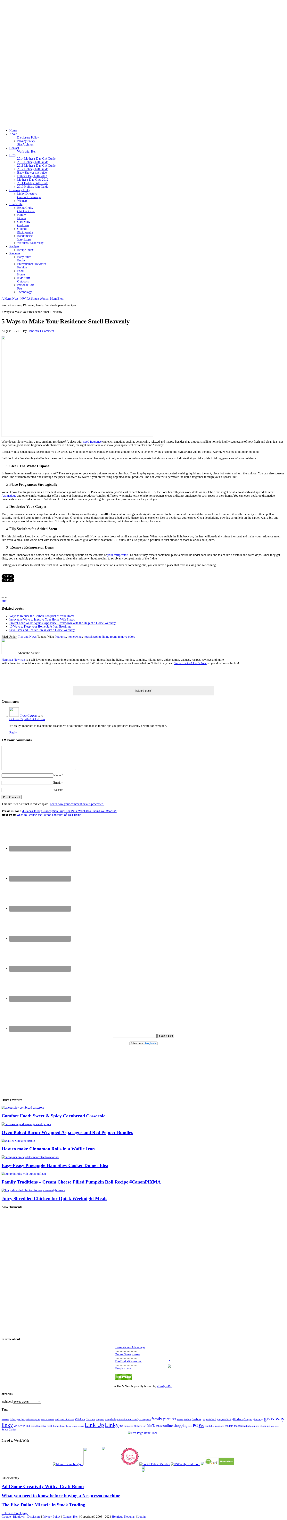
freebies (196, 1419)
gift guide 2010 (209, 1419)
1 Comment (47, 331)
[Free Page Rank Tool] (142, 1433)
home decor (59, 1426)
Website (58, 789)
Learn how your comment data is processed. (77, 804)
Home (13, 130)
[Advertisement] (143, 60)
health (49, 1426)
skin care (275, 1426)
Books (21, 260)
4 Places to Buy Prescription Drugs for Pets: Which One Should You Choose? (69, 811)
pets (190, 1426)
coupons (100, 1419)
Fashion (22, 267)
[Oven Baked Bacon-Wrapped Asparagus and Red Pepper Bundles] (26, 1124)
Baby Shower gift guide (32, 172)
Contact (14, 148)
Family (21, 214)
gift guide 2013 (224, 1419)
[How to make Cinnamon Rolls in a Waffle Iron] (18, 1140)
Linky (112, 1425)
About (13, 134)
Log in (141, 1516)
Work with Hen (26, 151)
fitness (180, 1419)
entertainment (124, 1419)
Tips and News (27, 636)
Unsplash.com (123, 1368)
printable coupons (214, 1425)
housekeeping (92, 636)
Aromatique (9, 495)
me (121, 1425)
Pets (19, 288)
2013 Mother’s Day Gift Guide (36, 165)
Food (20, 271)
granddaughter (38, 1426)
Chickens (80, 1419)
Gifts (12, 155)
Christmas (90, 1419)
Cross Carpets (28, 715)
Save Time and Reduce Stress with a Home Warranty (42, 630)
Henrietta (33, 331)
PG (195, 1425)
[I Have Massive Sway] (202, 1464)
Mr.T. (151, 1426)
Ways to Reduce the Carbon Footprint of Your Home (41, 616)
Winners (22, 200)
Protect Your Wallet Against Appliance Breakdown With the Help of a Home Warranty (62, 623)
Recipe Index (25, 249)
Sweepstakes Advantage (130, 1347)
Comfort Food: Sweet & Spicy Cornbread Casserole (53, 1115)
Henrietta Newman (13, 659)
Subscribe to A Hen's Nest (190, 663)
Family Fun (145, 1419)
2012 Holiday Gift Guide (32, 169)
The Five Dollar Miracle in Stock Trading (43, 1504)
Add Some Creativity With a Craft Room (43, 1486)
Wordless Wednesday (30, 242)
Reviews (14, 253)
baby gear (15, 1419)
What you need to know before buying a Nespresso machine (61, 1495)
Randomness (25, 235)
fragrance (60, 636)
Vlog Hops (24, 239)
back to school (47, 1419)
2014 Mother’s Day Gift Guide (36, 158)
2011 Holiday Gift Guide (32, 183)
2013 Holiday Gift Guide (32, 162)
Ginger (247, 1419)
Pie (201, 1425)
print (4, 600)
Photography (25, 232)
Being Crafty (25, 207)
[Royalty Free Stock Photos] (123, 1378)
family (136, 1419)
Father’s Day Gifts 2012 (32, 176)
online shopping (175, 1425)
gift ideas (237, 1419)
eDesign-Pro (164, 1386)
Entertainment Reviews (31, 263)
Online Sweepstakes (127, 1354)
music (159, 1425)
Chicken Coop (26, 211)
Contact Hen (70, 1516)
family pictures (164, 1419)
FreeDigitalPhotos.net (128, 1361)
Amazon (5, 1420)
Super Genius (9, 1429)
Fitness (21, 218)
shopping (265, 1426)
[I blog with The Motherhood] (111, 1464)
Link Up (94, 1425)
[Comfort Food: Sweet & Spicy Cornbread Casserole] (23, 1107)
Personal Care (25, 285)
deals (113, 1419)
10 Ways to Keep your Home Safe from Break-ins (40, 626)
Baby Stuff (24, 256)
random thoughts (234, 1425)
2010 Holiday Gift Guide (32, 186)
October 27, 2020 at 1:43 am (27, 719)
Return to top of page (15, 1513)
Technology (24, 292)
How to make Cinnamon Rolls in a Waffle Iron (48, 1148)
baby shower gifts (30, 1419)
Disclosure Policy (28, 137)
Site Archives (25, 144)
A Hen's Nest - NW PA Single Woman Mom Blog (32, 298)
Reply (13, 732)
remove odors (126, 636)
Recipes (14, 246)
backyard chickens (64, 1419)
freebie (187, 1419)
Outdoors (23, 281)
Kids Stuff (23, 278)
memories (128, 1426)
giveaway (258, 1419)
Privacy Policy (26, 141)
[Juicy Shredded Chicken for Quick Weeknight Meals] (33, 1190)
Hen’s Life (15, 204)
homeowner (75, 636)
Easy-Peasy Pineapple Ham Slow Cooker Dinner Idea (55, 1165)
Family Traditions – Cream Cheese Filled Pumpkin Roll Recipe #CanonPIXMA (81, 1181)
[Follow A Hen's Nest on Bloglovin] (143, 1044)
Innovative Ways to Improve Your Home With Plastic (42, 619)
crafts (107, 1420)
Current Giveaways (29, 197)
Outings (22, 228)
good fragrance (92, 441)
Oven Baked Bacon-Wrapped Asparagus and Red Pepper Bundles (67, 1132)
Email (57, 782)
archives (7, 1401)
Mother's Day (140, 1426)
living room (109, 636)
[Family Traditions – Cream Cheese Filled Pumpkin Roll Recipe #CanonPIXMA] (24, 1173)
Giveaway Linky (19, 190)
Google (6, 1516)
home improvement (75, 1426)
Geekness (23, 225)
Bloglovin (19, 1516)
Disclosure (33, 1516)
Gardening (23, 221)
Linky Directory (27, 193)
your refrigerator (117, 555)
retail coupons (251, 1426)
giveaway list (22, 1425)
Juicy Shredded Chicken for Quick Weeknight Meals (54, 1198)
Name (57, 775)
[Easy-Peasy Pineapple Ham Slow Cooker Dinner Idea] (30, 1157)
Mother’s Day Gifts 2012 (32, 179)
